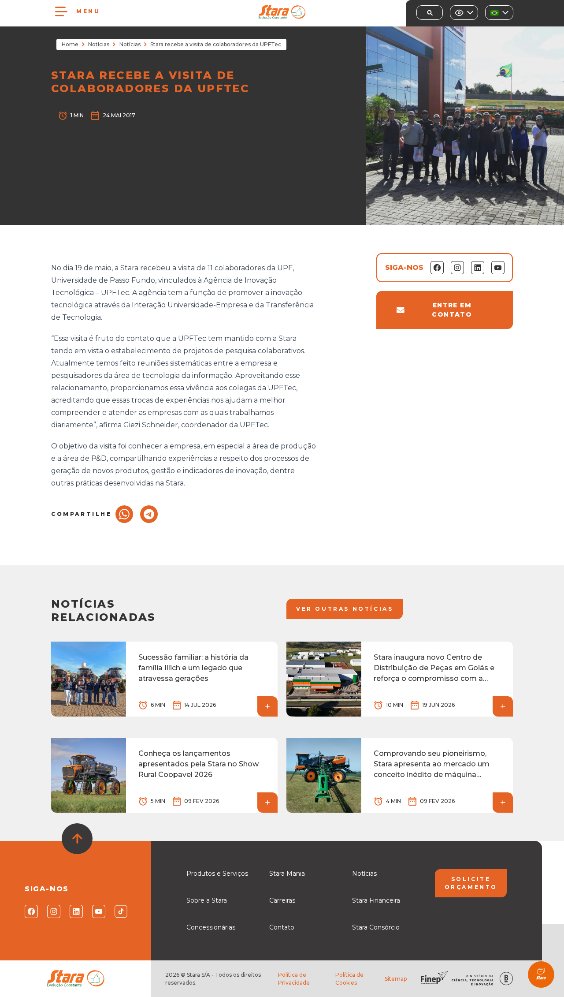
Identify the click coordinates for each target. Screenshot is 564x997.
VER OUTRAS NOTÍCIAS (344, 608)
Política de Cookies (349, 978)
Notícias (98, 44)
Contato (281, 927)
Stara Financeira (376, 900)
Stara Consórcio (376, 927)
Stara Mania (287, 874)
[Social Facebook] (31, 911)
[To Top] (77, 838)
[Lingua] (499, 12)
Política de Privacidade (294, 978)
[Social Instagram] (53, 911)
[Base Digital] (506, 979)
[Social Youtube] (98, 911)
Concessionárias (210, 927)
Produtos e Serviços (217, 874)
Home (70, 44)
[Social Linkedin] (76, 911)
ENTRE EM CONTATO (452, 309)
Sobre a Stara (206, 900)
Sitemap (396, 978)
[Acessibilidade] (464, 12)
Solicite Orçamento (471, 883)
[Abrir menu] (61, 11)
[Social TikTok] (120, 911)
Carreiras (282, 900)
